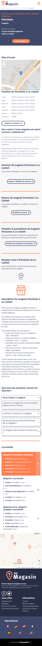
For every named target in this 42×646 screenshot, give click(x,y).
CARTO (39, 568)
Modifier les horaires (12, 123)
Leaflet (28, 89)
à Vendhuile (13, 500)
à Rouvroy (13, 465)
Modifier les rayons (20, 212)
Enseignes (5, 604)
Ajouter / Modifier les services (20, 181)
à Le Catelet (12, 482)
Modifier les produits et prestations (20, 244)
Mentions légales (29, 604)
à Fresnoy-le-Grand (16, 462)
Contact (25, 601)
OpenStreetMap (36, 89)
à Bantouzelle (14, 459)
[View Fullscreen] (2, 535)
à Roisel (12, 520)
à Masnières (12, 523)
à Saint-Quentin (15, 469)
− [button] (4, 65)
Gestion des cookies (30, 609)
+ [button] (4, 62)
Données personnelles (31, 606)
